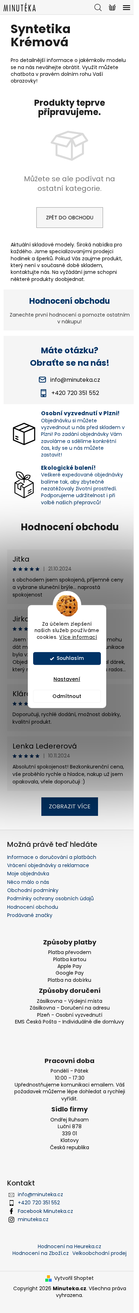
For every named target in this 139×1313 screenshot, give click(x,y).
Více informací (78, 637)
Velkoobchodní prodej (99, 1253)
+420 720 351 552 (39, 1202)
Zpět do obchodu (69, 217)
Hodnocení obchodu (70, 527)
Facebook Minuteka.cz (45, 1211)
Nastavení (66, 679)
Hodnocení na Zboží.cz (40, 1253)
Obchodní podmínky (32, 890)
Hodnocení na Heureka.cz (69, 1246)
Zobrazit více (70, 806)
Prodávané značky (29, 915)
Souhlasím (70, 658)
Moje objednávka (28, 873)
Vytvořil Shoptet (74, 1278)
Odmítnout (66, 696)
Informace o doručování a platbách (51, 857)
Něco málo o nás (28, 882)
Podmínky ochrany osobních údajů (50, 898)
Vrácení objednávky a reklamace (48, 865)
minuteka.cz (33, 1219)
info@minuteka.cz (40, 1194)
